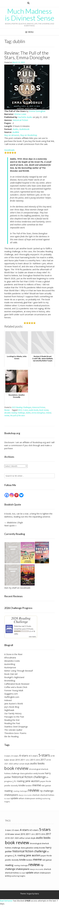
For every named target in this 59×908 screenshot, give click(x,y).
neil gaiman (46, 785)
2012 (28, 760)
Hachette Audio (25, 117)
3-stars (7, 756)
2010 (17, 759)
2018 (48, 760)
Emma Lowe (20, 114)
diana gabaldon (26, 773)
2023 (20, 410)
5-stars (25, 410)
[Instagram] (11, 495)
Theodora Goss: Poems (15, 733)
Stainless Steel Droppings (16, 726)
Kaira (37, 893)
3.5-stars (14, 756)
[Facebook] (7, 495)
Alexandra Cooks (12, 660)
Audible (15, 132)
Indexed (8, 700)
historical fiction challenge (29, 777)
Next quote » (10, 525)
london (28, 785)
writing (39, 798)
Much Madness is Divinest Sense (29, 14)
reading (8, 790)
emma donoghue (38, 413)
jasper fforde (45, 781)
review (6, 415)
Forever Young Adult (13, 690)
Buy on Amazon (11, 135)
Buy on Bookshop (28, 135)
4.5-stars (33, 755)
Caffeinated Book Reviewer (17, 684)
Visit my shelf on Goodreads (17, 587)
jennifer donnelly (11, 785)
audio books (33, 410)
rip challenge (46, 790)
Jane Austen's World (13, 703)
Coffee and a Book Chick (15, 687)
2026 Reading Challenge (21, 620)
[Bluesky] (21, 495)
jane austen (32, 781)
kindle (21, 785)
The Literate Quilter (13, 730)
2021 (6, 764)
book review (44, 410)
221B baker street (12, 834)
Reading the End (11, 720)
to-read (7, 799)
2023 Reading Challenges (21, 407)
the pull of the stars (17, 415)
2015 (32, 759)
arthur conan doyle (21, 764)
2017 (43, 759)
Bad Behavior (6, 900)
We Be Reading (11, 736)
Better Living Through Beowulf (18, 670)
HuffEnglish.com (11, 697)
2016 (38, 760)
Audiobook (24, 129)
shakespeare (11, 794)
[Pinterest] (16, 495)
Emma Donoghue (37, 111)
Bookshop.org (39, 442)
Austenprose (10, 667)
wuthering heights (18, 876)
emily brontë (38, 773)
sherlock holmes (47, 795)
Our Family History (12, 713)
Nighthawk (9, 710)
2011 (22, 759)
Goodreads (9, 150)
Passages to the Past (14, 716)
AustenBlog (9, 664)
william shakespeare (27, 798)
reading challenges (20, 791)
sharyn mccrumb (25, 795)
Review (7, 410)
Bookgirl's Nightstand (14, 677)
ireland (48, 413)
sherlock (36, 795)
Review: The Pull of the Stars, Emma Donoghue (27, 55)
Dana (16, 626)
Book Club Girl (10, 674)
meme (36, 785)
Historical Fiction (20, 120)
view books (32, 637)
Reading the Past (12, 723)
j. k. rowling (19, 781)
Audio (15, 129)
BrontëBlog (9, 680)
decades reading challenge (14, 413)
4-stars (23, 755)
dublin (28, 413)
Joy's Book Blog (11, 707)
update (14, 798)
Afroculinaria (10, 657)
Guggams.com (11, 693)
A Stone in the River (13, 654)
